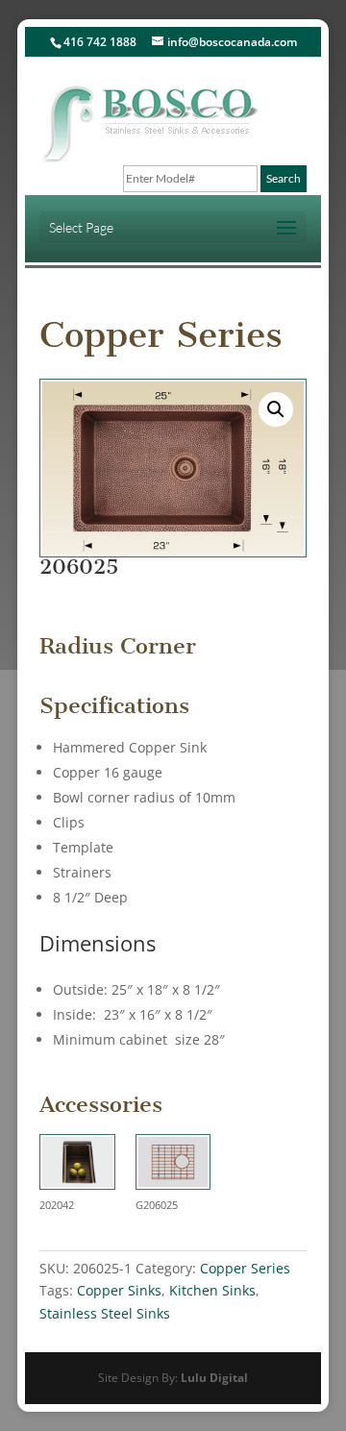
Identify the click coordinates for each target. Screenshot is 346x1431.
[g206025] (173, 1165)
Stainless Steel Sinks (104, 1313)
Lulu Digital (214, 1377)
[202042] (77, 1165)
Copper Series (161, 335)
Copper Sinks (119, 1290)
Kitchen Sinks (212, 1290)
